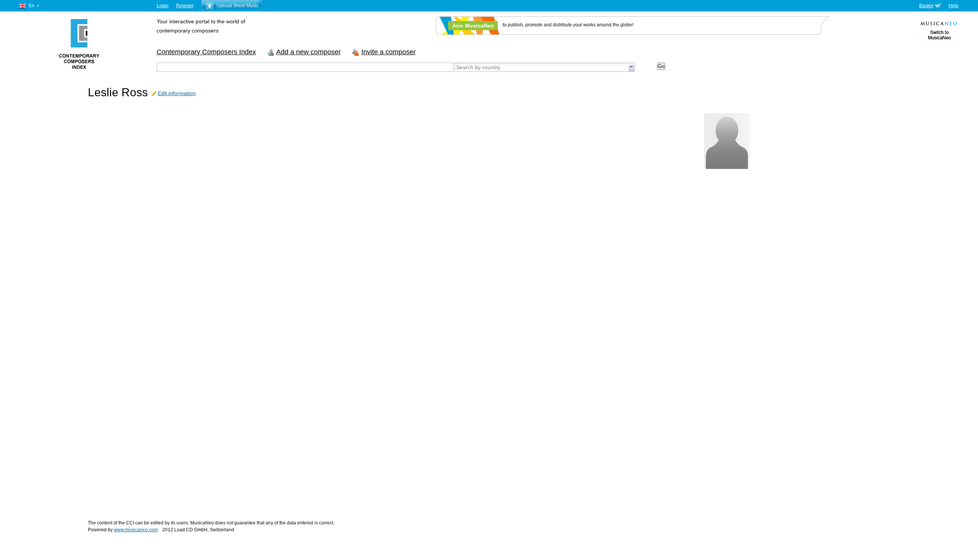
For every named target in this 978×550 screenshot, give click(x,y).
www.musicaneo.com (136, 529)
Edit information (177, 93)
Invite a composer (388, 52)
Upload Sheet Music (238, 5)
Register (185, 5)
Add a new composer (308, 52)
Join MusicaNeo (473, 26)
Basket (926, 5)
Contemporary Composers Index (206, 52)
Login (162, 5)
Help (954, 5)
